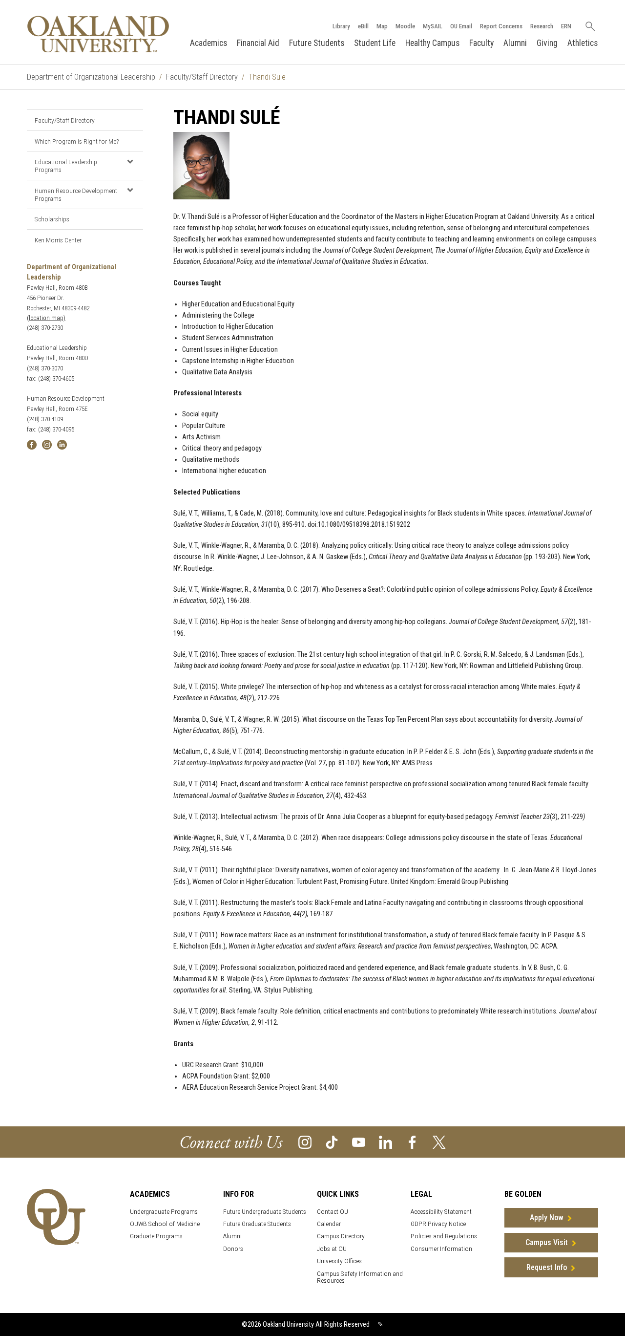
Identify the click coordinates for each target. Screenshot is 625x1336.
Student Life (375, 43)
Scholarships (52, 219)
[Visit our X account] (439, 1141)
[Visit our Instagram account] (305, 1141)
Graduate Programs (156, 1236)
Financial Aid (258, 43)
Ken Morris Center (58, 240)
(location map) (46, 318)
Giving (547, 43)
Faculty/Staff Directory (202, 77)
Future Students (316, 43)
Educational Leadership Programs (66, 165)
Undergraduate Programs (164, 1211)
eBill (363, 26)
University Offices (339, 1261)
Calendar (329, 1224)
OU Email (461, 26)
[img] (32, 444)
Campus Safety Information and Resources (360, 1277)
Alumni (515, 43)
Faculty (481, 43)
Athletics (582, 43)
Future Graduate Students (257, 1224)
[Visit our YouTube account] (358, 1141)
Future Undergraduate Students (264, 1211)
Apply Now (546, 1217)
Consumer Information (441, 1248)
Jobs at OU (332, 1248)
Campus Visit (546, 1242)
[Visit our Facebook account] (412, 1141)
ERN (566, 26)
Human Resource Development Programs (76, 194)
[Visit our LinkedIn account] (385, 1141)
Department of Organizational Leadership (91, 77)
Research (541, 26)
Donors (233, 1248)
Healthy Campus (432, 43)
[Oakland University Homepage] (98, 34)
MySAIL (432, 26)
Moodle (405, 26)
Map (382, 26)
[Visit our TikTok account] (331, 1141)
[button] (130, 161)
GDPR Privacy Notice (438, 1224)
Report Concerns (501, 26)
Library (341, 26)
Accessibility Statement (441, 1211)
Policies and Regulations (444, 1236)
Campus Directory (341, 1236)
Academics (208, 43)
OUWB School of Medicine (165, 1224)
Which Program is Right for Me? (77, 141)
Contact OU (332, 1211)
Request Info (546, 1267)
